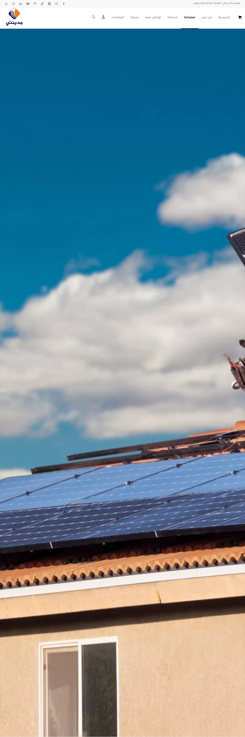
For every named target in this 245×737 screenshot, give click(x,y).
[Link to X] (49, 3)
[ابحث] (93, 17)
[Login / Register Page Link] (103, 18)
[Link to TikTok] (42, 3)
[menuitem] (224, 17)
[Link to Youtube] (27, 3)
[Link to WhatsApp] (6, 3)
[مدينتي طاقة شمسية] (14, 17)
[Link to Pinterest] (35, 3)
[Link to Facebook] (63, 3)
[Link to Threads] (13, 3)
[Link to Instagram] (56, 3)
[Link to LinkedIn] (20, 3)
